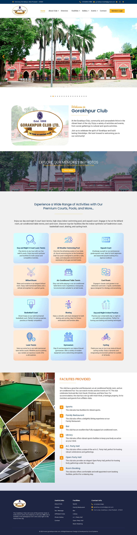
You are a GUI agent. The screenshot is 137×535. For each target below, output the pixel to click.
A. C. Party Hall (77, 517)
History (57, 507)
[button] (3, 56)
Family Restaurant (79, 507)
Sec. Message (59, 510)
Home (43, 11)
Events (93, 11)
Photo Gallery (59, 517)
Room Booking (78, 524)
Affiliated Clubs (60, 514)
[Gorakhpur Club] (19, 11)
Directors (64, 11)
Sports (75, 504)
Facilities (75, 11)
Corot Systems (93, 531)
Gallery (85, 11)
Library (75, 514)
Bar (74, 510)
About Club (53, 11)
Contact (103, 11)
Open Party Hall (78, 520)
